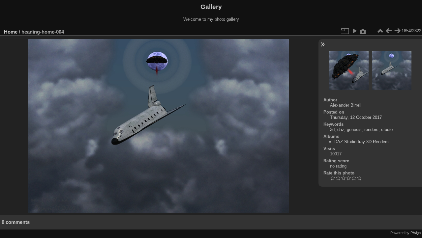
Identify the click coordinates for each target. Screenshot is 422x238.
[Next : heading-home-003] (397, 31)
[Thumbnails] (380, 31)
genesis (354, 129)
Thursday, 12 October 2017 (356, 117)
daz (340, 129)
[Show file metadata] (363, 31)
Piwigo (415, 233)
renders (371, 129)
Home (10, 32)
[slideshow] (354, 31)
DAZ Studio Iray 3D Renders (361, 141)
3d (332, 129)
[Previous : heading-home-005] (388, 31)
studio (387, 129)
